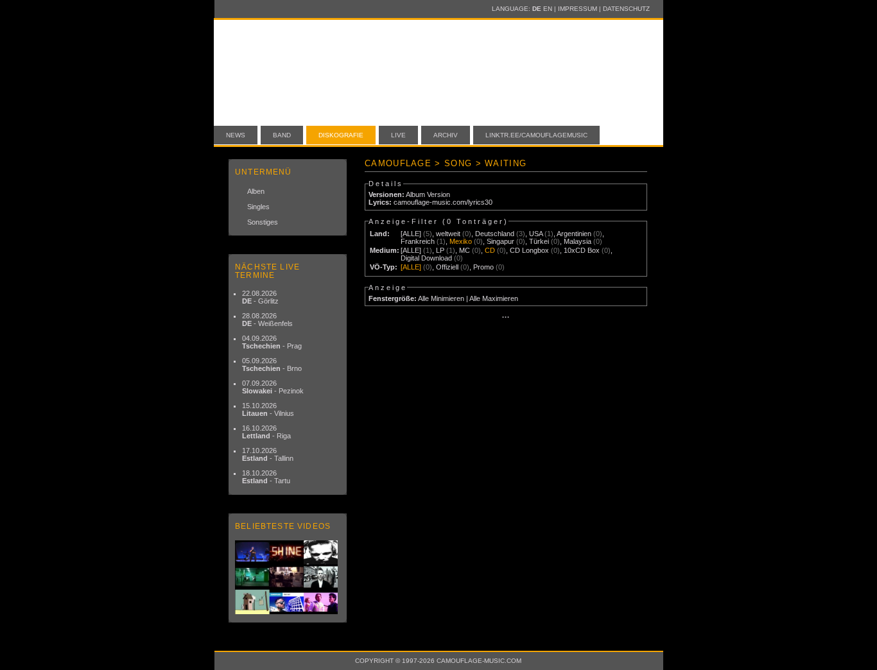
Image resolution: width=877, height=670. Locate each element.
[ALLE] (411, 233)
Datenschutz (626, 8)
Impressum (577, 8)
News (235, 135)
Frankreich (418, 241)
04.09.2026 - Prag (272, 342)
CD (490, 250)
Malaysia (577, 241)
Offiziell (447, 267)
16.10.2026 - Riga (266, 432)
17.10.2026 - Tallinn (267, 454)
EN (547, 8)
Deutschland (494, 233)
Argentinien (574, 233)
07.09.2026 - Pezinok (273, 387)
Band (282, 135)
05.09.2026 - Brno (272, 364)
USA (536, 233)
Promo (483, 267)
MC (464, 250)
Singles (258, 206)
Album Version (428, 194)
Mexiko (460, 241)
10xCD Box (582, 250)
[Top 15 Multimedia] (287, 577)
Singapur (500, 241)
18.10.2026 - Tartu (266, 477)
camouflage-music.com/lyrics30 (443, 202)
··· (506, 317)
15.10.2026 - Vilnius (268, 409)
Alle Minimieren (441, 298)
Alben (256, 191)
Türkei (539, 241)
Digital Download (426, 258)
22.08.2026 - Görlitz (260, 297)
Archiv (445, 135)
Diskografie (340, 135)
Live (398, 135)
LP (440, 250)
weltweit (448, 233)
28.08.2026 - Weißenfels (267, 319)
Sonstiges (262, 222)
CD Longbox (529, 250)
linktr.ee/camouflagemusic (536, 135)
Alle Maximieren (493, 298)
